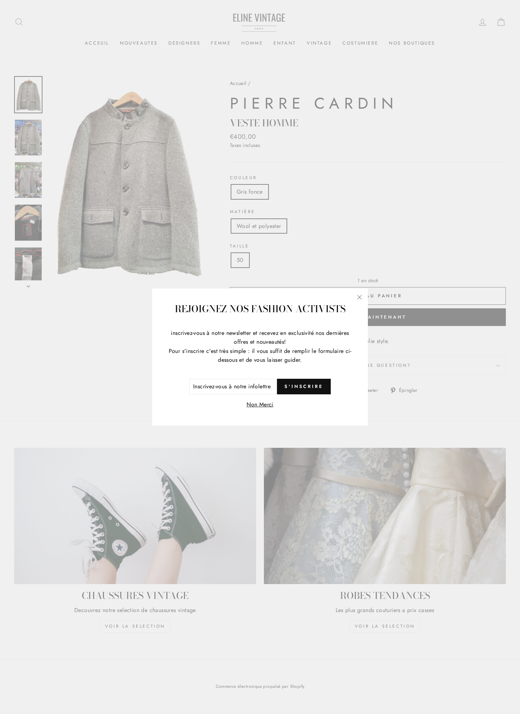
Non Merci (260, 404)
